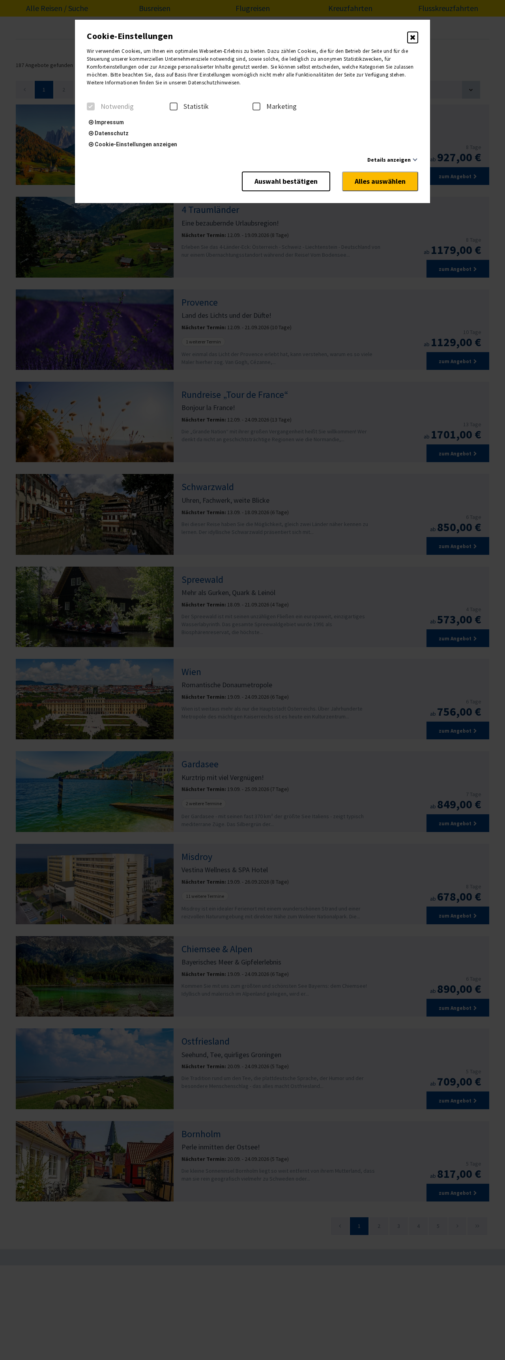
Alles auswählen (380, 181)
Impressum (109, 122)
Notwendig (117, 106)
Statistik (196, 106)
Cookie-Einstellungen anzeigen (135, 144)
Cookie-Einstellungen (130, 36)
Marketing (281, 106)
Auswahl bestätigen (286, 181)
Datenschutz (111, 133)
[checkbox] (91, 106)
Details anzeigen (389, 159)
